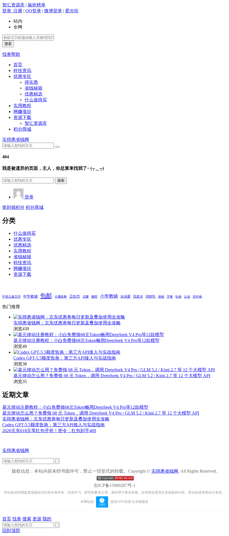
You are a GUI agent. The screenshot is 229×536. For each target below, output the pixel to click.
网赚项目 (22, 111)
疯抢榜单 (37, 5)
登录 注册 (12, 10)
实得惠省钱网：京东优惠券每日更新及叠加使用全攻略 (67, 322)
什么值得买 (36, 99)
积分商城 (22, 129)
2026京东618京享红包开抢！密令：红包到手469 (49, 430)
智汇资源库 (13, 5)
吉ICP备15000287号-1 (114, 485)
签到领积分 (13, 207)
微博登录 (53, 10)
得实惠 (31, 82)
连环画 (197, 296)
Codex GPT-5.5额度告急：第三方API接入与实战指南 (64, 358)
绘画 (178, 296)
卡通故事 (60, 296)
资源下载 (22, 117)
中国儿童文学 (11, 296)
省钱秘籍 (33, 88)
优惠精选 (33, 94)
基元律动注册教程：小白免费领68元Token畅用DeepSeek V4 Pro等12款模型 (86, 340)
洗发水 (138, 296)
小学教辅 (109, 296)
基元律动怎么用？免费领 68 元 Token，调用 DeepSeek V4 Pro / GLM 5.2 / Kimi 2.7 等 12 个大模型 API (111, 375)
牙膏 (170, 296)
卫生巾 (74, 296)
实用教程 (22, 105)
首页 (17, 64)
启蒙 (86, 296)
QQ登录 (33, 10)
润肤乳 (150, 296)
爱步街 (71, 10)
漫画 (161, 296)
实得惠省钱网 (15, 139)
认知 (187, 296)
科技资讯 (22, 70)
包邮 (46, 295)
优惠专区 (22, 76)
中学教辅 (30, 296)
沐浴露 (125, 296)
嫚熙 (94, 296)
